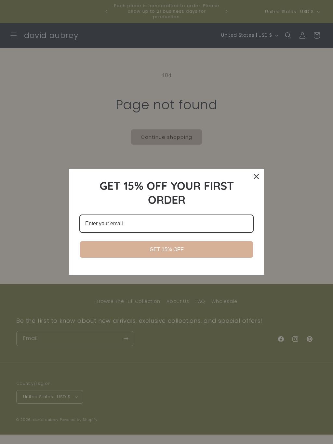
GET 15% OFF (167, 249)
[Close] (256, 176)
